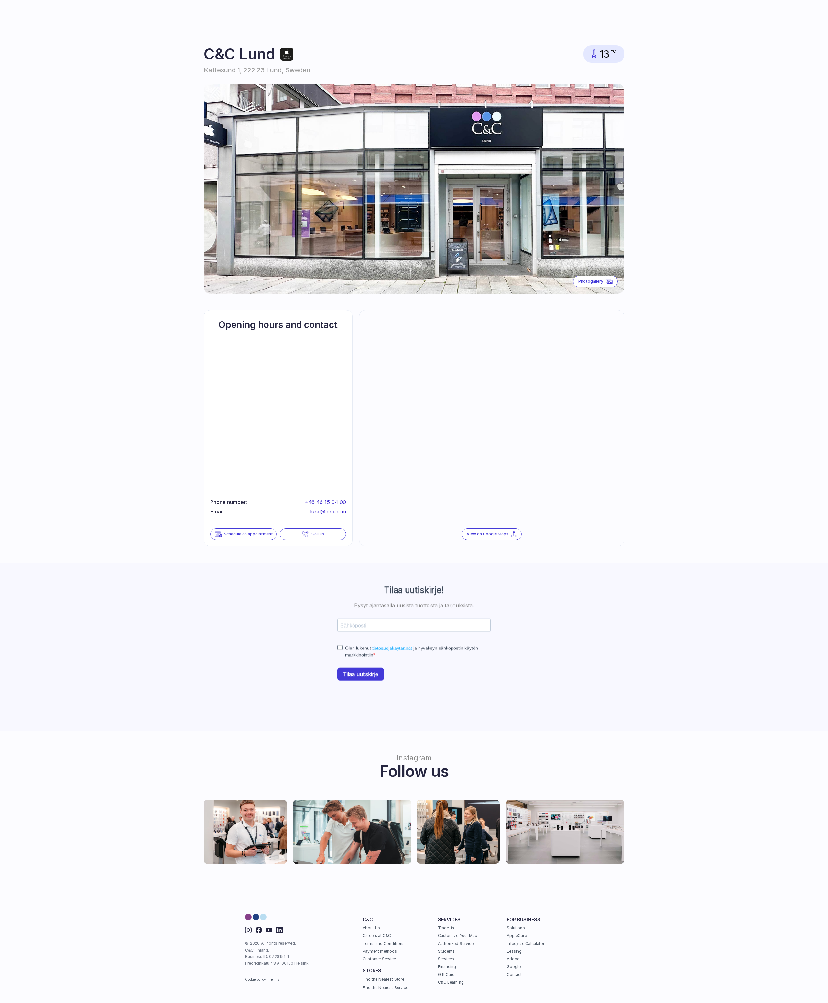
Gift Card (446, 974)
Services (446, 958)
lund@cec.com (328, 511)
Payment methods (380, 951)
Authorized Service (456, 943)
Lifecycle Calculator (525, 943)
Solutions (516, 927)
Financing (447, 966)
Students (446, 951)
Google (514, 966)
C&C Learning (451, 982)
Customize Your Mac (457, 935)
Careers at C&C (377, 935)
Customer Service (379, 958)
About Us (371, 927)
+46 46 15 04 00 (325, 502)
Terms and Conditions (384, 943)
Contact (514, 974)
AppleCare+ (518, 935)
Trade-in (446, 927)
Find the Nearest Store (383, 979)
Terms (274, 979)
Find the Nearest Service (385, 987)
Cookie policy (255, 979)
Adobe (513, 958)
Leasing (514, 951)
